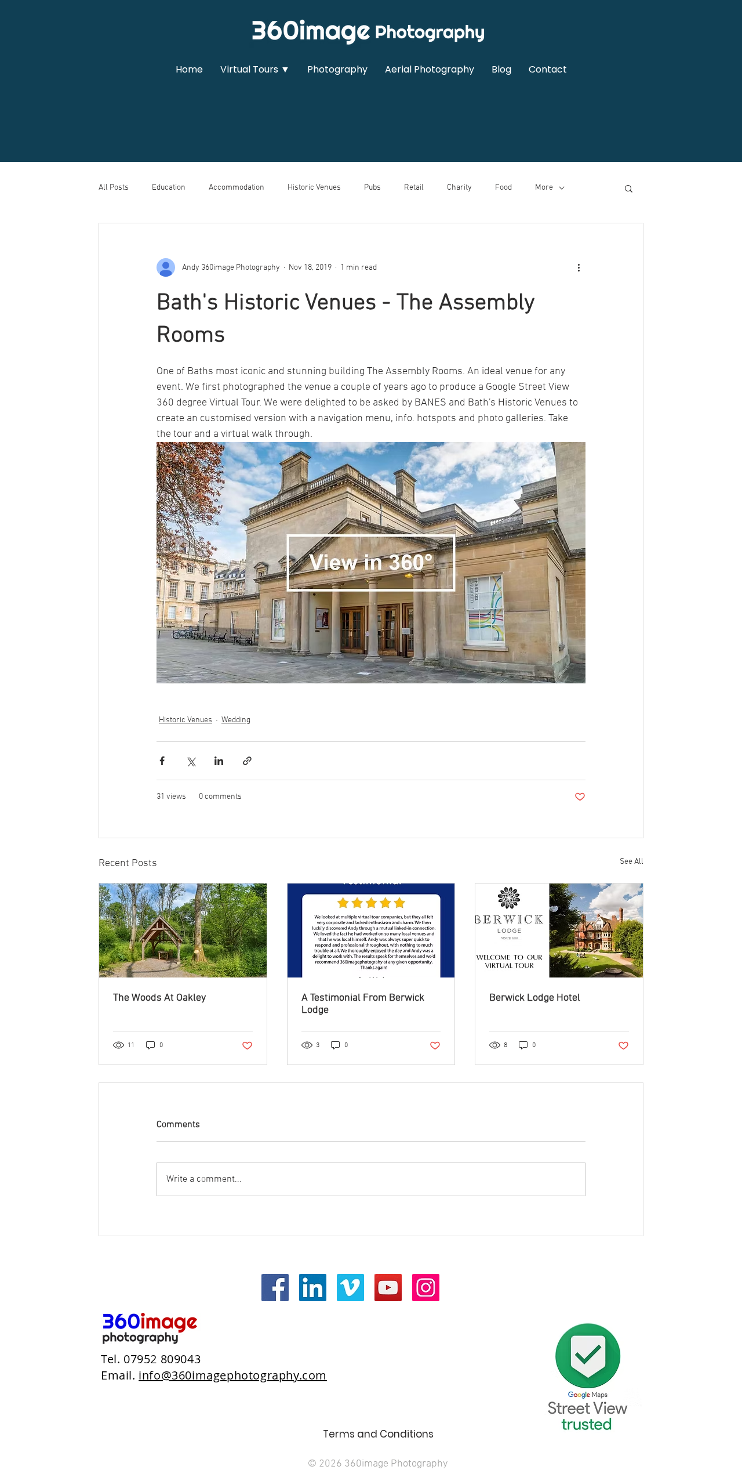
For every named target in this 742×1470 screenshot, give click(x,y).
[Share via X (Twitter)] (190, 760)
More (544, 188)
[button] (255, 69)
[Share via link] (247, 760)
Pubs (372, 188)
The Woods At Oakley (159, 998)
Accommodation (236, 188)
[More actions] (578, 267)
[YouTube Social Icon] (388, 1287)
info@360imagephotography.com (233, 1375)
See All (631, 862)
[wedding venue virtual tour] (183, 930)
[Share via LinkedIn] (218, 760)
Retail (414, 188)
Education (169, 188)
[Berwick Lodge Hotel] (559, 930)
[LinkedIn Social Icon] (312, 1287)
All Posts (114, 188)
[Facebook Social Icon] (275, 1287)
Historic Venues (314, 188)
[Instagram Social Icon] (425, 1287)
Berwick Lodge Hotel (534, 998)
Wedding (235, 720)
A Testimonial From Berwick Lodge (362, 1004)
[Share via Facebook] (162, 760)
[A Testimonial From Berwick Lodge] (371, 930)
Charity (459, 188)
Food (503, 188)
